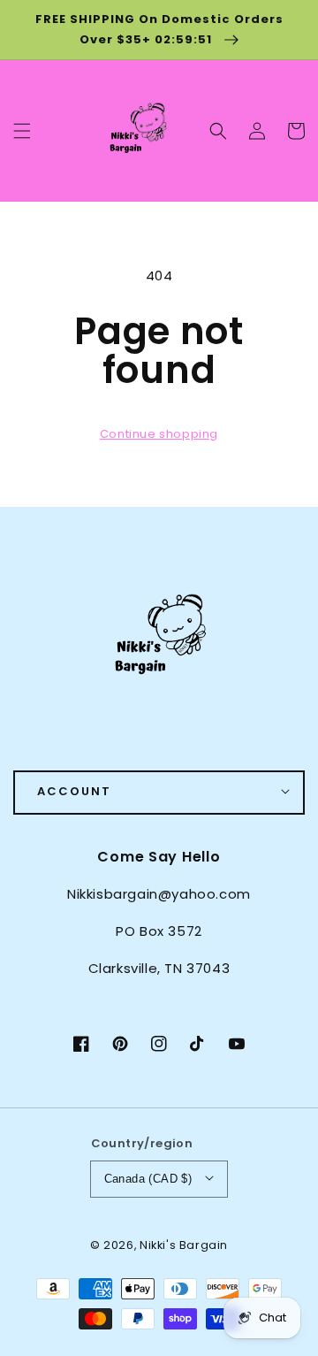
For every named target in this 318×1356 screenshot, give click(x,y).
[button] (218, 130)
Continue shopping (159, 433)
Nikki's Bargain (184, 1245)
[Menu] (22, 130)
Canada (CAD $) (148, 1178)
